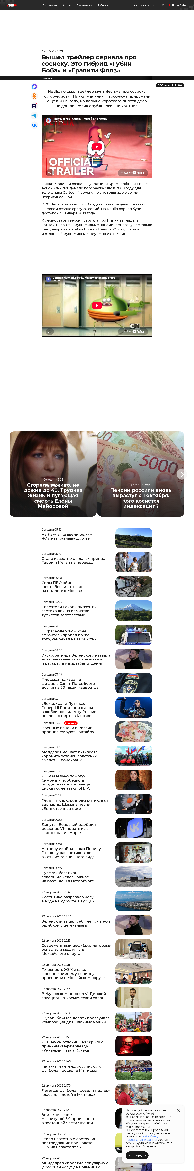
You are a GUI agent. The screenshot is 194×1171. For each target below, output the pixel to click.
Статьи (67, 5)
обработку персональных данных (142, 1138)
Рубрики (103, 5)
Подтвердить (137, 1155)
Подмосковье (84, 5)
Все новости (50, 5)
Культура (47, 78)
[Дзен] (170, 85)
